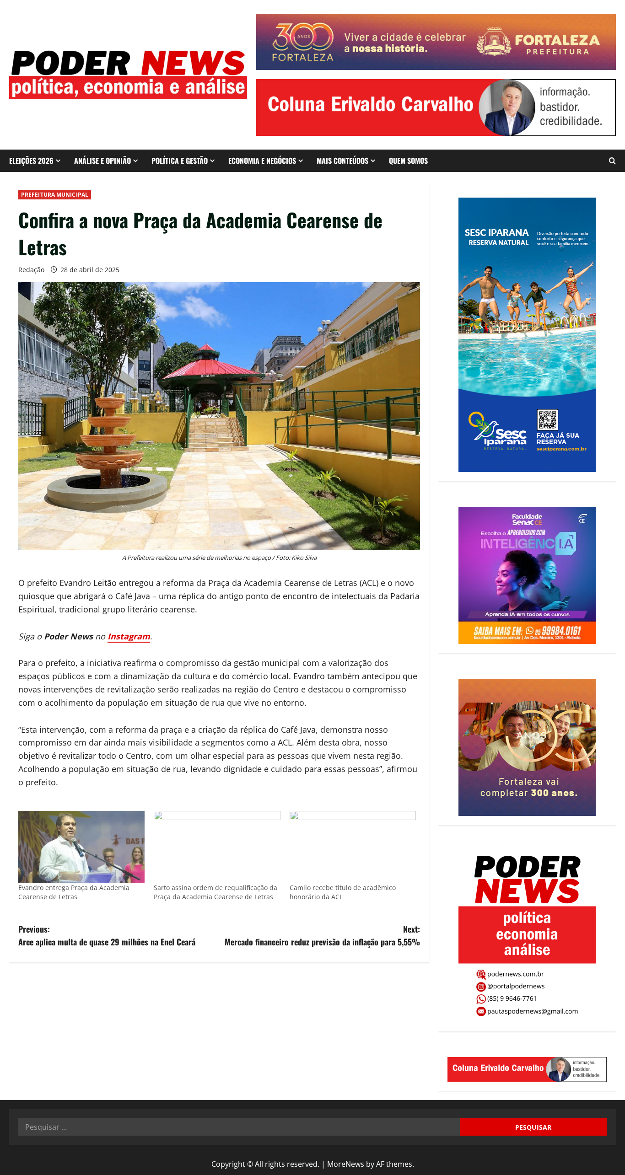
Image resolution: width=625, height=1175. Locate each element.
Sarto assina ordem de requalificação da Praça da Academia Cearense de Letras (215, 892)
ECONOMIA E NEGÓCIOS (262, 160)
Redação (31, 269)
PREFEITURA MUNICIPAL (54, 195)
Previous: (106, 935)
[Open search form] (612, 161)
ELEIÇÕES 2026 (31, 160)
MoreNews (345, 1164)
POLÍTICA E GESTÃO (179, 160)
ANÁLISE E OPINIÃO (102, 160)
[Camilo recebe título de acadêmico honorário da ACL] (353, 847)
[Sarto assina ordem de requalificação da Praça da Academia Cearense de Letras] (217, 847)
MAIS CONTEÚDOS (342, 160)
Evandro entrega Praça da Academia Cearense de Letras (73, 892)
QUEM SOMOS (408, 160)
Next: (322, 935)
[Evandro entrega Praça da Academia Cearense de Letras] (81, 847)
